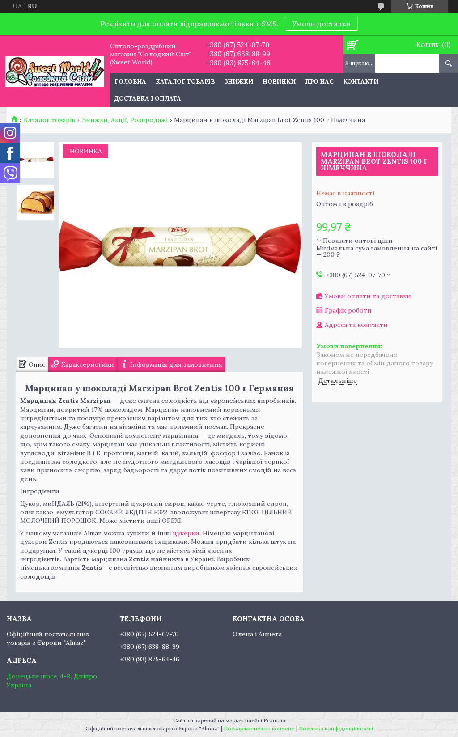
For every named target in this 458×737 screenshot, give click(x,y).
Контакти (360, 81)
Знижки (238, 81)
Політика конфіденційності (336, 728)
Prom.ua (274, 720)
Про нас (319, 81)
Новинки (279, 81)
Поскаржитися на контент (259, 728)
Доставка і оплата (147, 98)
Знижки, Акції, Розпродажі (125, 120)
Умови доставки (321, 23)
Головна (130, 81)
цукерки (186, 533)
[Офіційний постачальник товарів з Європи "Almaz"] (54, 71)
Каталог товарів (185, 81)
